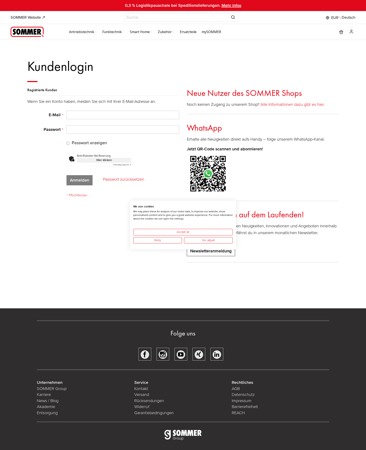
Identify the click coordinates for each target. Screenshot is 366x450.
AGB (236, 388)
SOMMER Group (52, 388)
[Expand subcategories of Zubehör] (173, 32)
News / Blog (47, 400)
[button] (340, 17)
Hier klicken (104, 160)
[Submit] (233, 16)
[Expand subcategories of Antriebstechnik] (95, 32)
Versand (141, 394)
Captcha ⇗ (122, 165)
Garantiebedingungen (154, 412)
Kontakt (141, 388)
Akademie (46, 406)
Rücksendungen (149, 400)
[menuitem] (83, 32)
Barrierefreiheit (245, 406)
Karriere (44, 394)
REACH (238, 412)
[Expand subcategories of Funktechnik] (123, 32)
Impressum (241, 400)
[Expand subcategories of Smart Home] (151, 32)
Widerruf (141, 406)
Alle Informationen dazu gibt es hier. (293, 104)
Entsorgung (47, 412)
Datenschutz (243, 394)
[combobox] (181, 17)
